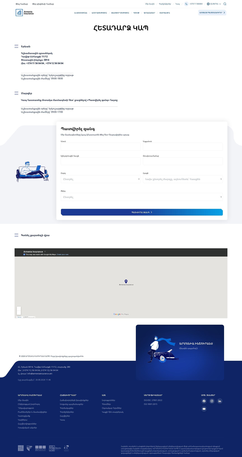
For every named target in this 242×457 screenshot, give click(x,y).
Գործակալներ (66, 408)
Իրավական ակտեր (27, 427)
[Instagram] (212, 401)
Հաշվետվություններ (27, 423)
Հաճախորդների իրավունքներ (74, 400)
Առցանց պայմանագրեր (211, 12)
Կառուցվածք (24, 415)
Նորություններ (108, 400)
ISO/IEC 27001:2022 (153, 400)
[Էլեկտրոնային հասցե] (101, 161)
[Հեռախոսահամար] (183, 161)
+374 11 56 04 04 (35, 63)
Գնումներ (106, 404)
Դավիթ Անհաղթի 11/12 (34, 56)
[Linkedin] (220, 401)
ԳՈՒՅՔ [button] (136, 13)
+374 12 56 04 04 (54, 63)
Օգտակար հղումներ (111, 408)
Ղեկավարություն (26, 408)
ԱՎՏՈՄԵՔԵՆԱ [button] (80, 13)
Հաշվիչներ (65, 415)
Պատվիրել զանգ (140, 212)
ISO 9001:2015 (150, 404)
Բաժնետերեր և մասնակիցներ (32, 412)
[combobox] (63, 179)
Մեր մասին (149, 4)
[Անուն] (101, 147)
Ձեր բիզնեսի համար (43, 4)
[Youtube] (204, 409)
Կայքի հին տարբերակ (112, 412)
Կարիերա (22, 419)
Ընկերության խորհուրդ (29, 404)
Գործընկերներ (165, 4)
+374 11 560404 (196, 4)
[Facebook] (204, 401)
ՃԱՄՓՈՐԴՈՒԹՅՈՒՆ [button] (120, 13)
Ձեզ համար (22, 4)
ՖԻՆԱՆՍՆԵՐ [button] (149, 13)
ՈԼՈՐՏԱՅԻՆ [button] (165, 13)
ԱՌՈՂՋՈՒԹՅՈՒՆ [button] (99, 13)
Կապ (177, 4)
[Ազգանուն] (183, 147)
